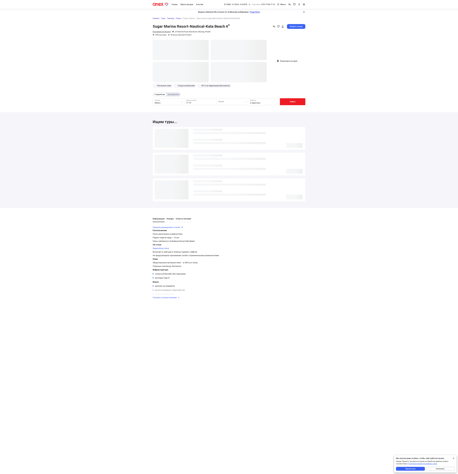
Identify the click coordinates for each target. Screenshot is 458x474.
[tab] (159, 220)
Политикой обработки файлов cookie (422, 464)
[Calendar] (200, 101)
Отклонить (440, 469)
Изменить (301, 12)
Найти (292, 102)
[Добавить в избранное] (278, 26)
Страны (175, 4)
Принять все (410, 469)
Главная (156, 18)
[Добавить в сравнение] (274, 26)
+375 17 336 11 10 (263, 4)
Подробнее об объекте (162, 32)
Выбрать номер (296, 26)
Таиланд (170, 18)
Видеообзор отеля (161, 248)
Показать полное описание (165, 297)
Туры (163, 18)
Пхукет (178, 18)
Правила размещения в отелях (166, 227)
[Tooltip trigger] (249, 4)
